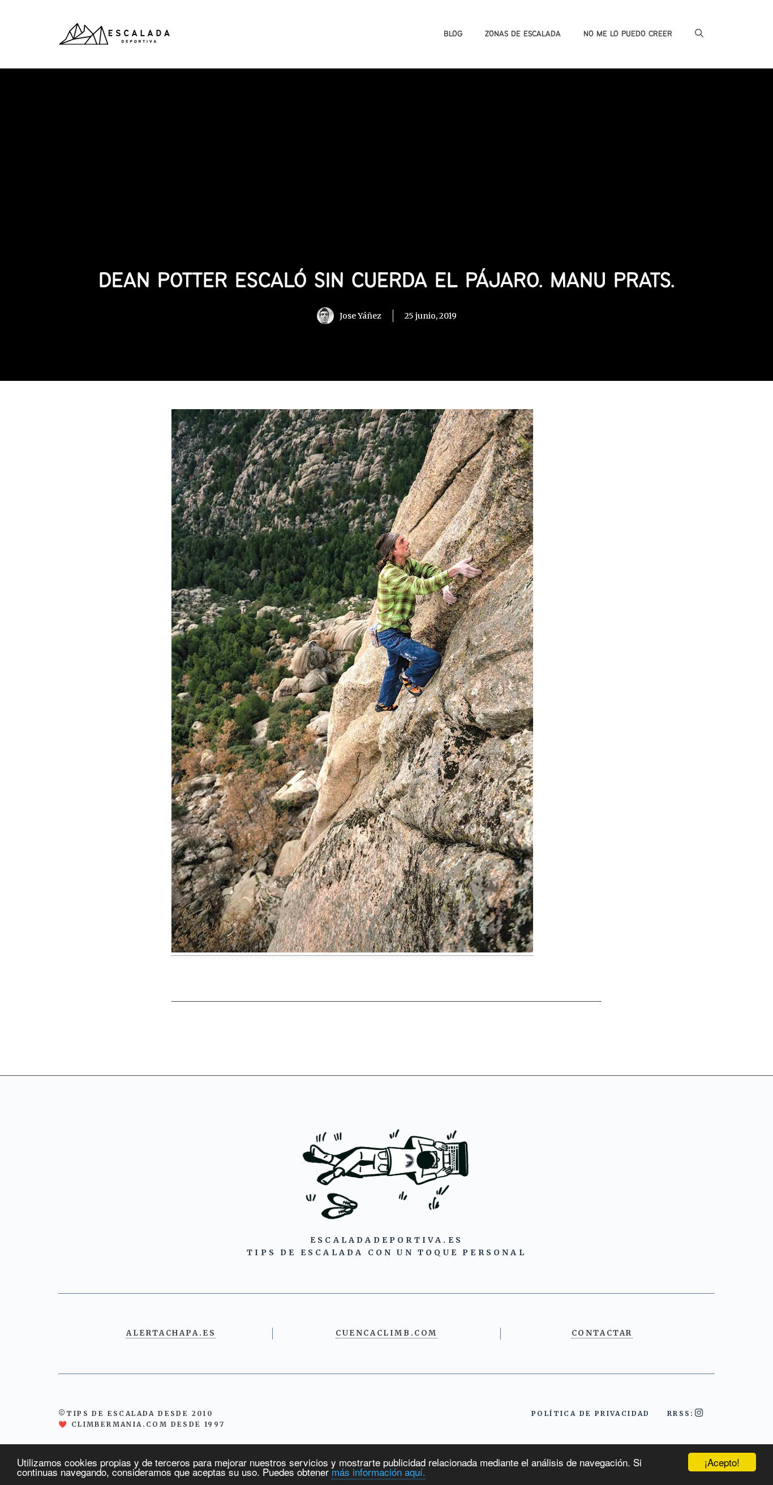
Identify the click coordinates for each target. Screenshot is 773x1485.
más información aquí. (379, 1472)
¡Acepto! (722, 1462)
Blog (453, 34)
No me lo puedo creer (627, 34)
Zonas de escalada (523, 34)
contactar (602, 1333)
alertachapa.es (171, 1333)
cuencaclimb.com (386, 1333)
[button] (699, 33)
